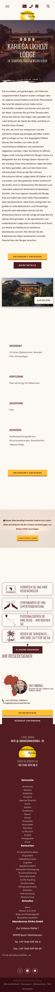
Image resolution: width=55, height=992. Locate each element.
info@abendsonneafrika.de (16, 703)
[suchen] (48, 6)
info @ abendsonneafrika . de (16, 955)
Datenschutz (39, 984)
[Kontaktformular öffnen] (24, 6)
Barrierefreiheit (11, 984)
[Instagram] (20, 970)
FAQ (49, 984)
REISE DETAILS (27, 265)
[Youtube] (35, 970)
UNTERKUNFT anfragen (27, 257)
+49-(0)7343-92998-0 (16, 700)
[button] (27, 294)
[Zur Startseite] (27, 15)
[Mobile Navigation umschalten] (7, 6)
